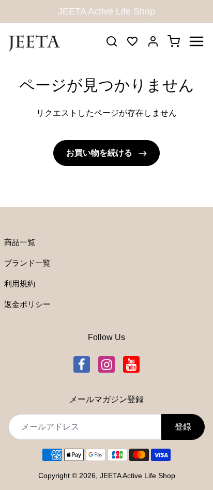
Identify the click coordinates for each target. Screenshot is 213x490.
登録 (183, 426)
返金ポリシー (27, 304)
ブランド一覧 (27, 262)
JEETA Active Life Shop (137, 475)
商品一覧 (19, 242)
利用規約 (19, 283)
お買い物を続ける (100, 152)
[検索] (111, 41)
